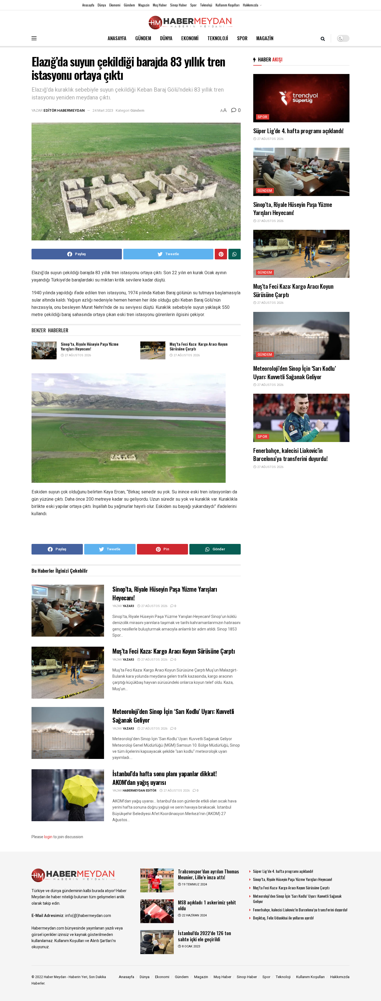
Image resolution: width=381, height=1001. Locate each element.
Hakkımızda (250, 5)
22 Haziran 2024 (194, 915)
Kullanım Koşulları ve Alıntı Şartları (83, 941)
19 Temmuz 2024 (194, 884)
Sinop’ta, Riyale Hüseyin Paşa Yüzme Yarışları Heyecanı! (90, 346)
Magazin (143, 5)
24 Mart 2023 (103, 110)
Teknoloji (206, 5)
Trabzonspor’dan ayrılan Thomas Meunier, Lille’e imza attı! (208, 874)
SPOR (242, 38)
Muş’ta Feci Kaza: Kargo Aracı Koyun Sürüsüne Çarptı (199, 346)
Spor (193, 5)
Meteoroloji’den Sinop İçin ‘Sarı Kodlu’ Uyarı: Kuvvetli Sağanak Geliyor (173, 715)
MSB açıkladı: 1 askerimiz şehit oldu (207, 905)
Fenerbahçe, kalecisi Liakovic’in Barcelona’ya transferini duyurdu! (290, 454)
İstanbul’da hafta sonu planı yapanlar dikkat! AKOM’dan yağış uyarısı (164, 778)
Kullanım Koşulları (228, 5)
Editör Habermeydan (64, 110)
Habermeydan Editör (139, 790)
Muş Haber (160, 5)
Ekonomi (114, 5)
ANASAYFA (117, 38)
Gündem (129, 5)
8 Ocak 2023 (190, 946)
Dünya (102, 5)
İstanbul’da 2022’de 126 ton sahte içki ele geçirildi (204, 936)
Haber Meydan (55, 977)
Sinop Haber (178, 5)
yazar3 (128, 606)
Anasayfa (88, 5)
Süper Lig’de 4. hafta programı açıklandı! (299, 130)
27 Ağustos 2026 (77, 355)
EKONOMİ (190, 38)
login (48, 837)
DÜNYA (166, 38)
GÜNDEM (143, 38)
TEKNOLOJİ (218, 38)
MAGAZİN (264, 38)
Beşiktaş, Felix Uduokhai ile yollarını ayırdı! (283, 918)
